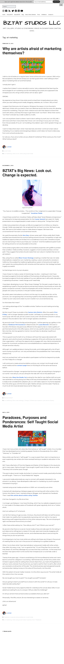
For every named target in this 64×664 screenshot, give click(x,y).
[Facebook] (6, 11)
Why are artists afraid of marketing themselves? (31, 50)
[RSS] (9, 11)
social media (7, 151)
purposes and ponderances (18, 617)
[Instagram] (3, 11)
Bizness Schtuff (8, 398)
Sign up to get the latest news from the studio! (18, 1)
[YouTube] (21, 11)
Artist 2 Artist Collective (30, 14)
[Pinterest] (15, 11)
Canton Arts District (35, 312)
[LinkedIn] (18, 11)
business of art (31, 620)
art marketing (8, 153)
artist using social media (26, 153)
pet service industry (48, 400)
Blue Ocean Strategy (26, 258)
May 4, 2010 (5, 412)
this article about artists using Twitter (24, 495)
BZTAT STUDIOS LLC (32, 23)
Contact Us (50, 14)
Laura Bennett (44, 324)
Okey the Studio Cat (19, 377)
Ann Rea (26, 235)
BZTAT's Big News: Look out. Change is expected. (27, 172)
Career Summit (40, 219)
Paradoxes (7, 617)
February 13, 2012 (7, 43)
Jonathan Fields (36, 213)
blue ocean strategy (18, 400)
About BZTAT (17, 14)
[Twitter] (12, 11)
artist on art (16, 153)
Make (22, 659)
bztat (9, 147)
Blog (23, 14)
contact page (22, 365)
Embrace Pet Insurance (17, 324)
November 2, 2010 (7, 165)
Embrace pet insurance (36, 400)
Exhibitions (44, 14)
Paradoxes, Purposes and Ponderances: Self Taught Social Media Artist (30, 422)
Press (38, 14)
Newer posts (7, 631)
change (27, 400)
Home (3, 14)
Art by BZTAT (10, 14)
